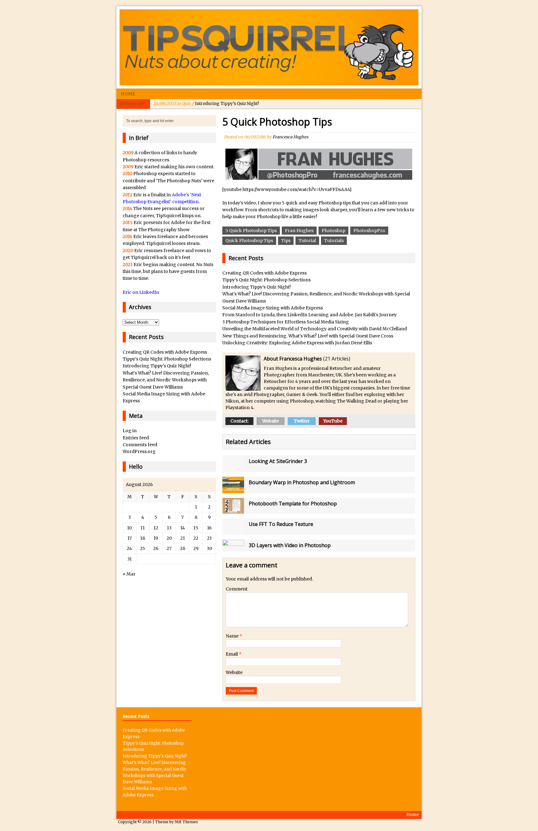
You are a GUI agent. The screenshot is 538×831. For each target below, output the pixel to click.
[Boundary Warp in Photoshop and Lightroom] (233, 489)
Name (232, 636)
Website (270, 421)
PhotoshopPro (369, 230)
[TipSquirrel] (269, 47)
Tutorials (334, 240)
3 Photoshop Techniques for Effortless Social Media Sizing (285, 322)
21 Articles (337, 358)
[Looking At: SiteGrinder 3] (233, 468)
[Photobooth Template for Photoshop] (233, 510)
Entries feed (136, 438)
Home (128, 94)
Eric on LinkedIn (141, 292)
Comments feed (140, 444)
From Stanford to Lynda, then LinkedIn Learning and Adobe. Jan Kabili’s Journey (309, 315)
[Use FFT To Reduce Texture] (233, 531)
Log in (130, 430)
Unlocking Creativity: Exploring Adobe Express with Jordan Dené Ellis (297, 343)
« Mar (129, 574)
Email (232, 654)
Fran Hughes (299, 230)
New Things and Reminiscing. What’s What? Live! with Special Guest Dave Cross (307, 336)
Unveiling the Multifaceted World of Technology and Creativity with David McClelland (314, 329)
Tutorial (307, 240)
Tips (285, 240)
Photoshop (333, 230)
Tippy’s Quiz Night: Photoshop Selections (266, 280)
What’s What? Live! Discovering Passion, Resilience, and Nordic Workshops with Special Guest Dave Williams (166, 380)
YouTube (332, 421)
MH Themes (186, 821)
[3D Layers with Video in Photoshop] (233, 548)
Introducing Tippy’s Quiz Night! (206, 103)
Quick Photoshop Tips (249, 240)
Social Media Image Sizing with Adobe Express (272, 308)
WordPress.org (139, 451)
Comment (237, 589)
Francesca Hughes (290, 137)
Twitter (302, 421)
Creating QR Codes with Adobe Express (264, 273)
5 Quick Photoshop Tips (251, 230)
